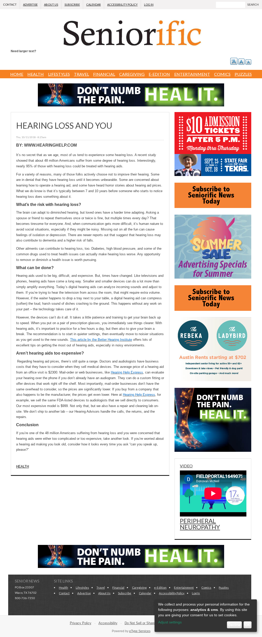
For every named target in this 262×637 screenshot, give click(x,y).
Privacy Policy (80, 623)
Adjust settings (170, 622)
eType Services (139, 631)
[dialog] (206, 615)
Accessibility (108, 623)
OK (247, 625)
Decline (234, 625)
